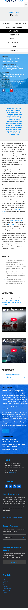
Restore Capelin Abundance (10, 441)
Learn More (5, 431)
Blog (4, 583)
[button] (3, 90)
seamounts (18, 200)
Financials (5, 586)
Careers (5, 584)
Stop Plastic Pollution (8, 439)
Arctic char (11, 224)
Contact (5, 592)
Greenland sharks (18, 220)
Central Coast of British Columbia (11, 300)
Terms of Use (6, 590)
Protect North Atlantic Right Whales (13, 444)
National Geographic (11, 376)
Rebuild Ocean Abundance (10, 446)
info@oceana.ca (12, 472)
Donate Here (14, 562)
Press (4, 579)
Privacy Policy (7, 588)
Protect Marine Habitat (9, 449)
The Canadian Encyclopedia (13, 374)
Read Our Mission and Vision (12, 517)
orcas (11, 220)
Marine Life (6, 581)
